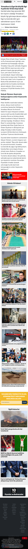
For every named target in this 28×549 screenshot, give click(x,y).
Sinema (14, 510)
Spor (5, 510)
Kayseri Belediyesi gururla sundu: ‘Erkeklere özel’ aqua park (11, 248)
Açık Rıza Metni (23, 518)
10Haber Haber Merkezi (11, 27)
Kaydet (24, 402)
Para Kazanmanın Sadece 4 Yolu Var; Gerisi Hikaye (14, 305)
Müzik (14, 509)
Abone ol (19, 1)
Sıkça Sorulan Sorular (23, 525)
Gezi (5, 519)
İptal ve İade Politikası (23, 515)
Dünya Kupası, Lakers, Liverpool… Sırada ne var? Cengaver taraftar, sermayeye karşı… (14, 364)
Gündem (5, 504)
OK (24, 538)
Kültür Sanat (5, 29)
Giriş (25, 1)
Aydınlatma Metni (23, 505)
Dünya (5, 509)
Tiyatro (14, 512)
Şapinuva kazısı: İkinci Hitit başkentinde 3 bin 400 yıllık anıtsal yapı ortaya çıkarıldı (13, 385)
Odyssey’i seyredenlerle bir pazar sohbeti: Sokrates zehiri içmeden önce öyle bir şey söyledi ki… (13, 325)
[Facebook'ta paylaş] (5, 33)
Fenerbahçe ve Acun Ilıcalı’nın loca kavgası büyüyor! (13, 285)
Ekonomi (5, 507)
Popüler (5, 514)
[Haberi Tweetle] (2, 33)
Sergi (14, 514)
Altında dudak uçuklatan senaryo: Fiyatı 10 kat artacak (13, 266)
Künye (22, 530)
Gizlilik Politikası (22, 521)
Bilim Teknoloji (5, 516)
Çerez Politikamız (22, 511)
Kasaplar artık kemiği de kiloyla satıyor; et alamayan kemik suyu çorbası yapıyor (13, 219)
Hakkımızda (23, 528)
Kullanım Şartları (23, 508)
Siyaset (5, 505)
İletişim (23, 532)
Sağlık (5, 512)
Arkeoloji (14, 507)
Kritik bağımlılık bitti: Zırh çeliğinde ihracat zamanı (14, 344)
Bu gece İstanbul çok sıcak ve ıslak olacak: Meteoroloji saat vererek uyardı (13, 200)
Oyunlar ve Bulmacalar (14, 494)
